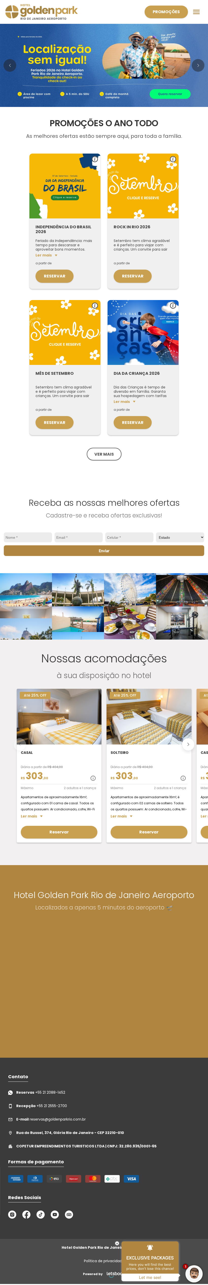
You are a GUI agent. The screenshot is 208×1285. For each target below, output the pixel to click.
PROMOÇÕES (166, 12)
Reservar (54, 276)
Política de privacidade (104, 1260)
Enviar (104, 550)
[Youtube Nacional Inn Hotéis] (55, 1214)
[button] (10, 65)
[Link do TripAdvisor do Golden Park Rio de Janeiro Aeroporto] (69, 1214)
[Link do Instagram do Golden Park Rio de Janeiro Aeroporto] (12, 1214)
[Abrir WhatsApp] (12, 1272)
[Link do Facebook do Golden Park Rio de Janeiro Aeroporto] (26, 1214)
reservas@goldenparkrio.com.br (51, 1119)
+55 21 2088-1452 (40, 1092)
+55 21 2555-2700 (41, 1105)
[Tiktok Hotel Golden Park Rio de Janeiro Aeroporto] (41, 1214)
